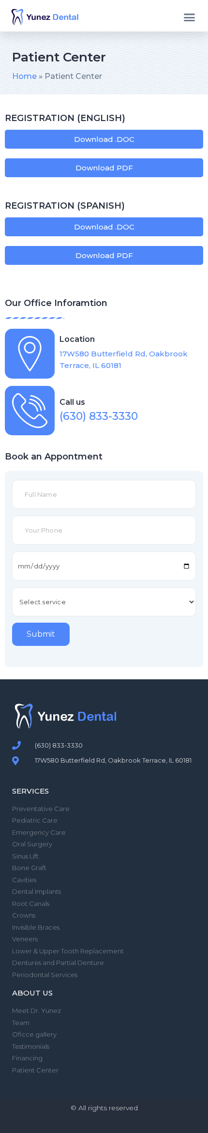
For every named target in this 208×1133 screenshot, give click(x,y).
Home (24, 76)
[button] (189, 17)
